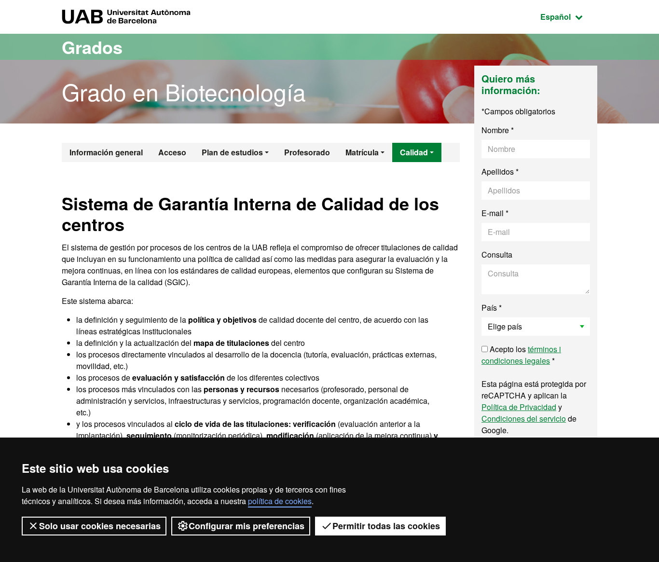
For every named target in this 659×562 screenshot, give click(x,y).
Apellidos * (500, 171)
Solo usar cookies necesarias (100, 526)
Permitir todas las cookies (386, 526)
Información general (106, 152)
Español (568, 16)
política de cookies (280, 501)
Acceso (172, 152)
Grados (92, 46)
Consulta (496, 254)
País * (491, 307)
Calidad (414, 152)
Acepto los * (521, 354)
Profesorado (307, 152)
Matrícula (362, 152)
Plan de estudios (232, 152)
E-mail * (494, 213)
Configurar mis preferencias (246, 526)
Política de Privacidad (518, 406)
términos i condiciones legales (521, 354)
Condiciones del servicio (523, 418)
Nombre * (497, 130)
